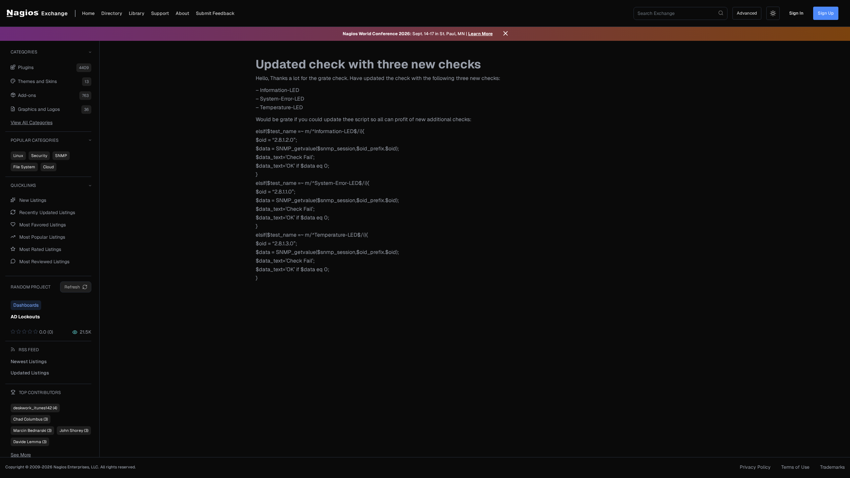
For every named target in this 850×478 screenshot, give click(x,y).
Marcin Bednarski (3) (32, 430)
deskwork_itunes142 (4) (35, 408)
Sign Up (826, 13)
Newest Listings (29, 361)
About (182, 13)
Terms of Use (795, 467)
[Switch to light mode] (773, 13)
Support (160, 13)
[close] (505, 34)
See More (21, 455)
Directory (111, 13)
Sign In (796, 13)
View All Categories (31, 122)
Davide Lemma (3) (29, 441)
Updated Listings (30, 373)
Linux (18, 155)
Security (39, 155)
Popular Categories (34, 140)
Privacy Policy (755, 467)
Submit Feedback (215, 13)
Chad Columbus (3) (30, 419)
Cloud (48, 167)
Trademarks (832, 467)
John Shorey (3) (73, 430)
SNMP (61, 155)
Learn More (480, 34)
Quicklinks (23, 185)
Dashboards (26, 305)
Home (88, 13)
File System (24, 167)
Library (136, 13)
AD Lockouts (25, 317)
